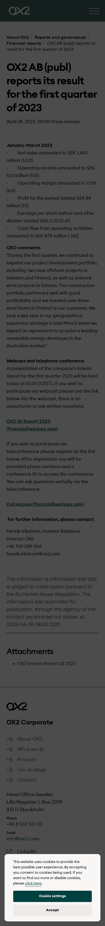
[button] (52, 896)
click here (33, 883)
